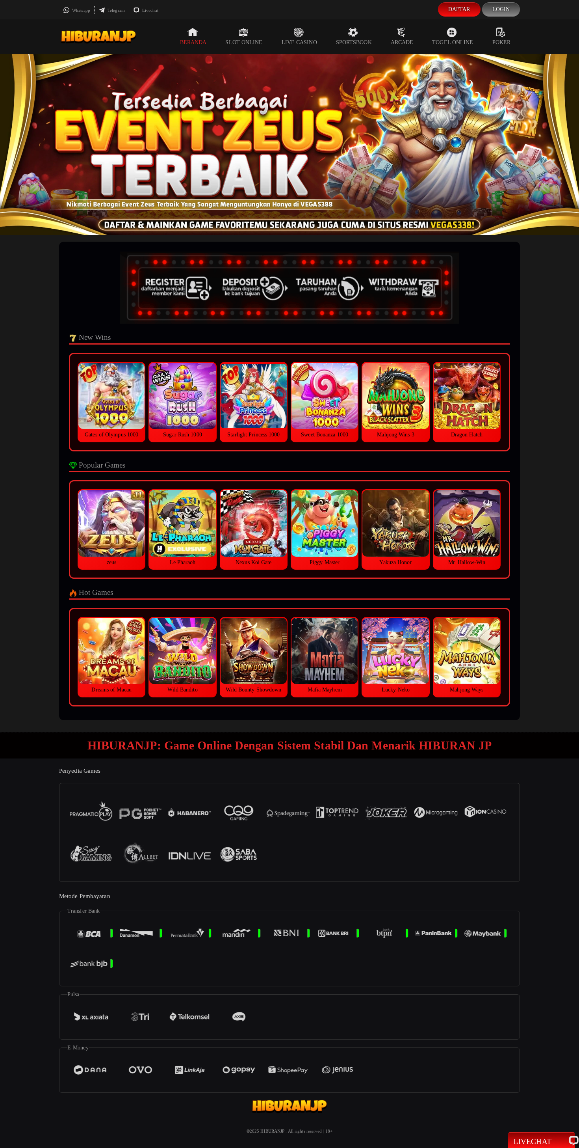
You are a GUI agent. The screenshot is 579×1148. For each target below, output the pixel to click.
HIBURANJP (272, 1131)
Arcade (402, 42)
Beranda (193, 42)
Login (501, 9)
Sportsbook (354, 42)
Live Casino (299, 42)
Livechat (149, 10)
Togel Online (452, 42)
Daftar (459, 9)
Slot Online (243, 42)
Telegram (115, 10)
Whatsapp (80, 10)
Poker (501, 42)
